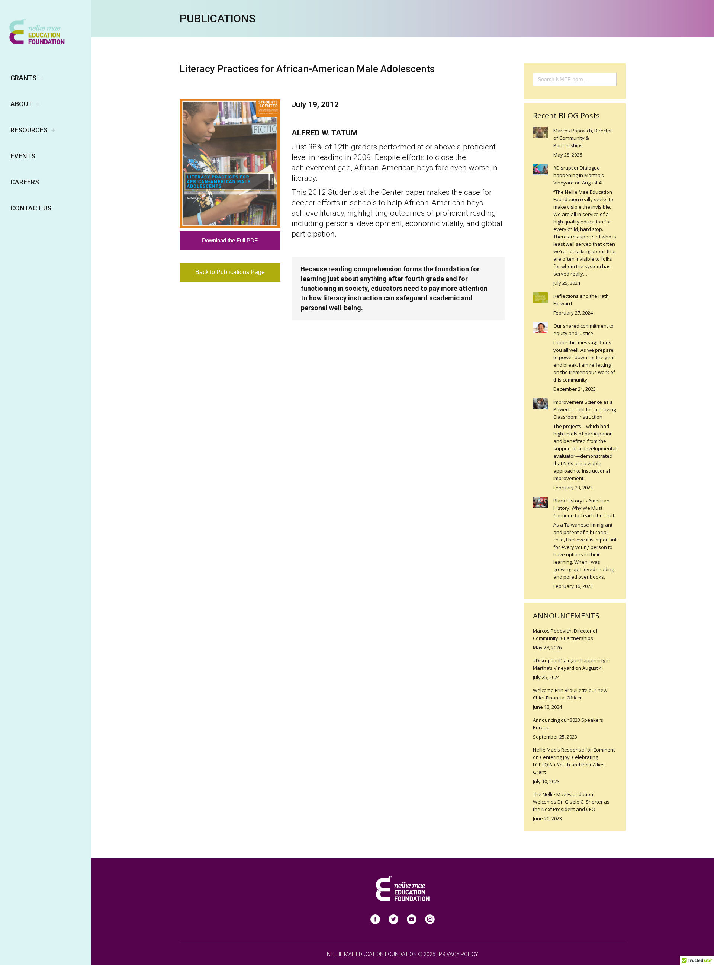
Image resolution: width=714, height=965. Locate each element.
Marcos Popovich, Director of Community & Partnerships (582, 138)
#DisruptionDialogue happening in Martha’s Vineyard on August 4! (578, 175)
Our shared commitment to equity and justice (583, 329)
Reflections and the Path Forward (581, 300)
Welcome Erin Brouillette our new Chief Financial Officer (570, 694)
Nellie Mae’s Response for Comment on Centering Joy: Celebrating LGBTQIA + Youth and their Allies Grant (574, 760)
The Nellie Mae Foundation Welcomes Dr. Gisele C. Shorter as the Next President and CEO (571, 802)
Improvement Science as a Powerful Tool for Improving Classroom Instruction (584, 409)
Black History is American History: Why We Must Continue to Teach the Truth (584, 508)
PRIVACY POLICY (458, 954)
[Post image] (540, 132)
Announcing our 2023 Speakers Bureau (568, 724)
